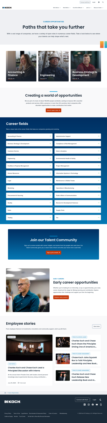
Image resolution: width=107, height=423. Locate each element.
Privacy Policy (8, 413)
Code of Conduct (53, 413)
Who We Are (56, 7)
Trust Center (22, 416)
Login (93, 2)
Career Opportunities (13, 393)
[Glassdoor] (100, 404)
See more (97, 326)
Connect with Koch (85, 2)
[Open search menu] (102, 2)
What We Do (66, 7)
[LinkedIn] (84, 404)
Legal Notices (24, 413)
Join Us (88, 7)
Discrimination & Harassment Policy (37, 413)
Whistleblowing (63, 413)
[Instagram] (88, 404)
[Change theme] (100, 400)
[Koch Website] (7, 7)
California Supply (9, 416)
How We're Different (77, 7)
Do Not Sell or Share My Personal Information (39, 416)
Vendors (16, 416)
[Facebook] (92, 404)
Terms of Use (17, 413)
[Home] (5, 392)
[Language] (98, 2)
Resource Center (98, 7)
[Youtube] (96, 404)
